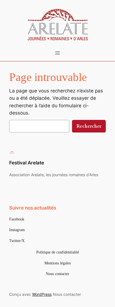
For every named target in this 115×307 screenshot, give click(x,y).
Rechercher (88, 126)
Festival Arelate (26, 163)
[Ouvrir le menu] (57, 53)
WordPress (42, 294)
